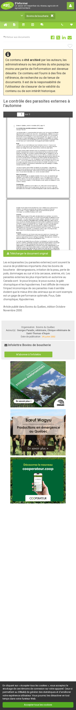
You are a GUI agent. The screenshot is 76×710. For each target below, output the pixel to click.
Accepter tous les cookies (38, 704)
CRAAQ (22, 692)
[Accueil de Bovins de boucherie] (4, 24)
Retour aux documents (18, 37)
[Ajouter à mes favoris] (70, 46)
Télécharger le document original (28, 253)
